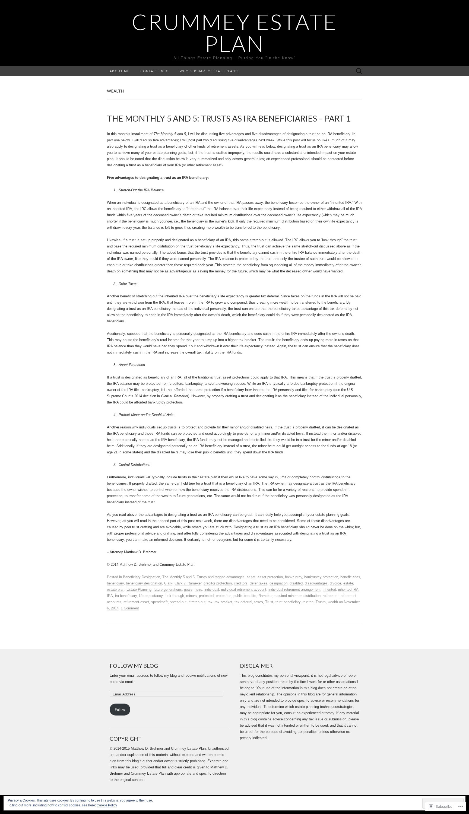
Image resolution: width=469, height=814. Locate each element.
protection (223, 596)
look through (174, 596)
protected (206, 596)
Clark (168, 583)
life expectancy (151, 596)
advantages (235, 577)
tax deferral (243, 602)
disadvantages (316, 583)
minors (191, 596)
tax (210, 602)
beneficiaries (350, 577)
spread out (178, 602)
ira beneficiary (126, 596)
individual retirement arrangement (294, 589)
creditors (241, 583)
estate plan (115, 589)
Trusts (202, 577)
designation (278, 583)
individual (211, 589)
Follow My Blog (134, 665)
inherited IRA (348, 589)
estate (348, 583)
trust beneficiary (287, 602)
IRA (110, 596)
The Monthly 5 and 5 (178, 577)
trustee (308, 602)
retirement (330, 596)
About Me (119, 71)
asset (251, 577)
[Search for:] (359, 71)
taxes (258, 602)
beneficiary (115, 583)
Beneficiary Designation (141, 577)
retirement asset (136, 602)
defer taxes (258, 583)
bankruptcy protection (321, 577)
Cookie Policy (107, 805)
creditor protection (218, 583)
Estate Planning (138, 589)
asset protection (270, 577)
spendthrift (159, 602)
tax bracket (223, 602)
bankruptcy (293, 577)
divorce (335, 583)
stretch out (197, 602)
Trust (269, 602)
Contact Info (154, 71)
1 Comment (130, 608)
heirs (198, 589)
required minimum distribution (297, 596)
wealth (333, 602)
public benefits (244, 596)
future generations (168, 589)
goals (188, 589)
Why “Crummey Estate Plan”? (209, 71)
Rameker (265, 596)
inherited (329, 589)
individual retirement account (243, 589)
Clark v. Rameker (188, 583)
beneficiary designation (144, 583)
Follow (120, 710)
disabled (296, 583)
